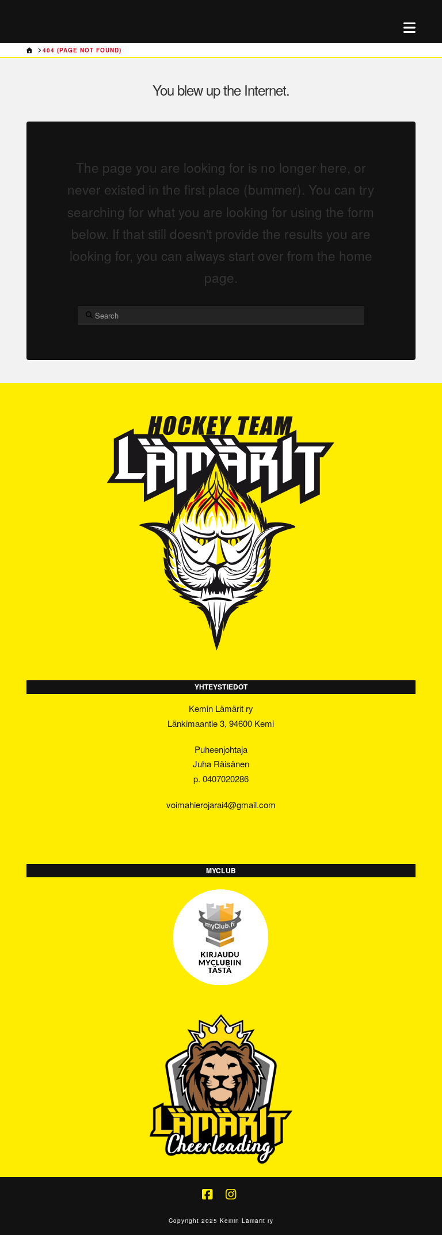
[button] (409, 27)
